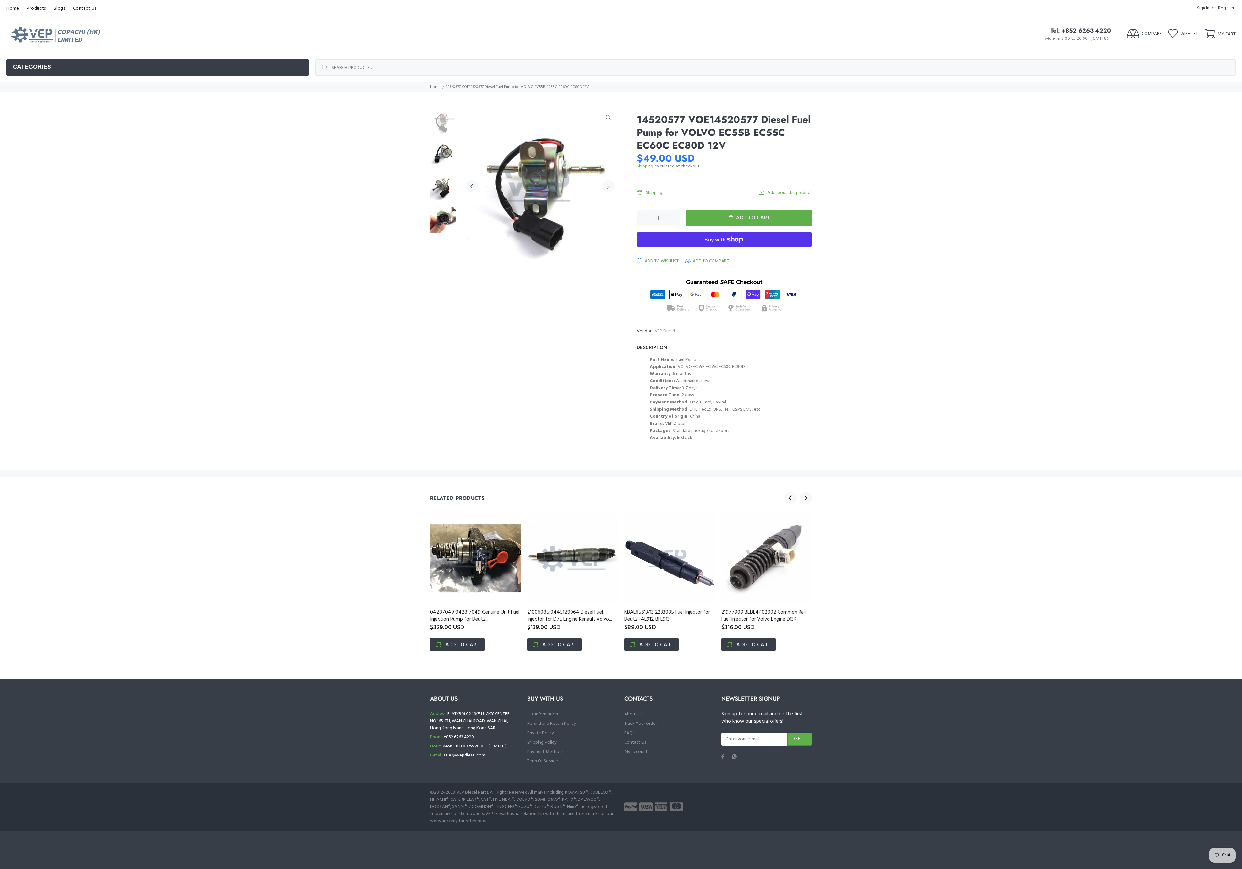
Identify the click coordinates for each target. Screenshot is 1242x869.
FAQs (629, 733)
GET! (799, 739)
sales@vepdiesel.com (464, 755)
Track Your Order (640, 723)
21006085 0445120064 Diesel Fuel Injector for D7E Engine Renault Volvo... (569, 616)
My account (636, 752)
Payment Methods (545, 752)
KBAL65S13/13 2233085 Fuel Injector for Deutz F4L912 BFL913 (667, 616)
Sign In (1203, 8)
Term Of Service (542, 761)
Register (1226, 8)
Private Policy (540, 733)
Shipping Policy (542, 742)
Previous (472, 186)
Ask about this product (790, 193)
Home (435, 87)
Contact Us (635, 742)
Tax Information (542, 714)
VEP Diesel (665, 331)
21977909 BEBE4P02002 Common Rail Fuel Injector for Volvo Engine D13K (763, 616)
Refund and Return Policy (551, 723)
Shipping (645, 166)
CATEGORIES (32, 66)
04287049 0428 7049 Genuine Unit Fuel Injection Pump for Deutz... (474, 616)
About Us (633, 714)
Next (608, 186)
